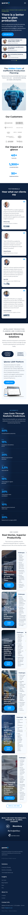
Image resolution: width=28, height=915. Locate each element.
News (3, 885)
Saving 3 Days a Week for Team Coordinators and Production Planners (9, 612)
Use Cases (4, 880)
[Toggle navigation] (25, 3)
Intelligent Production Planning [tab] (7, 354)
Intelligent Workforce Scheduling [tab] (20, 354)
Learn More (9, 585)
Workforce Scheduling (6, 870)
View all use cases (14, 805)
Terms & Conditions (13, 910)
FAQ (3, 887)
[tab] (11, 60)
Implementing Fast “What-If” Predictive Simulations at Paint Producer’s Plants (9, 788)
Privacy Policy (4, 910)
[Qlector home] (6, 3)
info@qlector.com (8, 907)
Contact (3, 898)
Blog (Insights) (5, 882)
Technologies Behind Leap (7, 872)
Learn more (9, 382)
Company (4, 895)
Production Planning (6, 867)
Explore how (8, 34)
